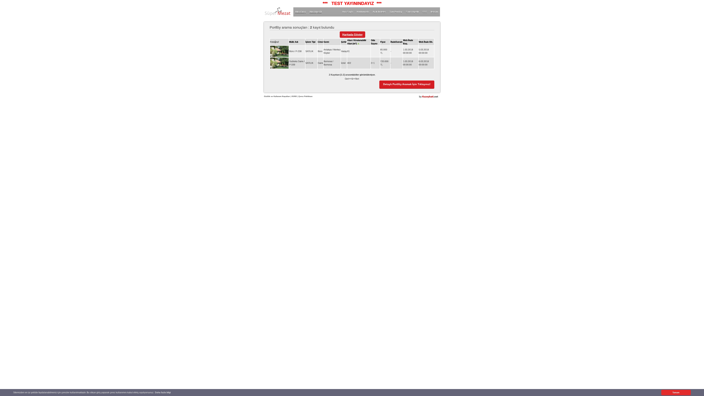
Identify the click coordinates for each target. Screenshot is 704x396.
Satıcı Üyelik (412, 12)
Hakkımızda (363, 12)
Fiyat (382, 42)
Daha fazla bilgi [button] (163, 392)
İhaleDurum (396, 42)
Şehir (343, 42)
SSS (425, 12)
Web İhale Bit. (426, 42)
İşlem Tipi (310, 42)
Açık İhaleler (379, 12)
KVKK (294, 96)
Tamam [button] (675, 392)
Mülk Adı (293, 42)
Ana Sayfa (347, 12)
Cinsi (320, 42)
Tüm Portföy (395, 12)
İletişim (434, 12)
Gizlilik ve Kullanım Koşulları (277, 96)
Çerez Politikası (305, 96)
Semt (326, 42)
